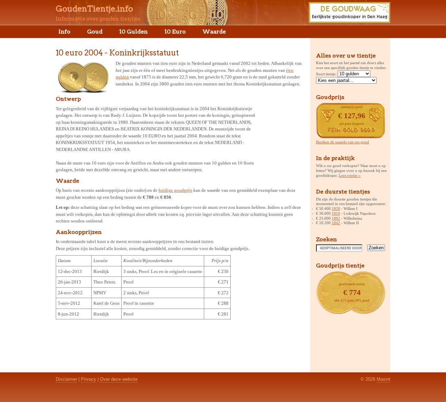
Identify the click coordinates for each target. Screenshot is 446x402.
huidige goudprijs (175, 190)
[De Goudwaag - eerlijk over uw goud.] (349, 21)
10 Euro (175, 31)
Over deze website (119, 379)
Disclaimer (66, 379)
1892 (336, 218)
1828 (336, 208)
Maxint (383, 379)
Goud (94, 31)
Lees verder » (350, 175)
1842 (336, 223)
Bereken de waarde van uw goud (342, 142)
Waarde (214, 31)
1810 (336, 213)
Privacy (88, 379)
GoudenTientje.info (94, 9)
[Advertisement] (281, 137)
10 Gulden (133, 31)
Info (64, 31)
